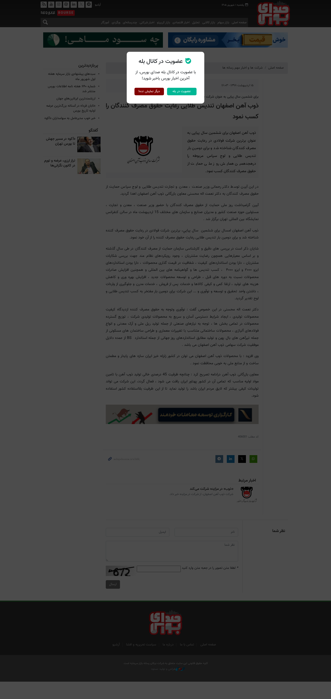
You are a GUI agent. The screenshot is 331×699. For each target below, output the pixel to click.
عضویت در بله (181, 91)
